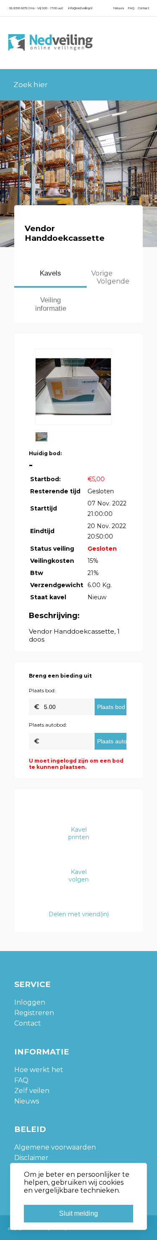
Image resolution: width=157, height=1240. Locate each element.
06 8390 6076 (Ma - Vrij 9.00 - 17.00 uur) (36, 8)
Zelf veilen (31, 1091)
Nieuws (118, 8)
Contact (143, 8)
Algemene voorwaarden (55, 1147)
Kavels (50, 273)
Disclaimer (31, 1158)
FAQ (131, 8)
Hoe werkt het (38, 1070)
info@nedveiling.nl (80, 8)
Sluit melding (78, 1213)
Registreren (34, 1013)
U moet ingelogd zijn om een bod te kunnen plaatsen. (76, 764)
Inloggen (29, 1002)
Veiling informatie (50, 304)
